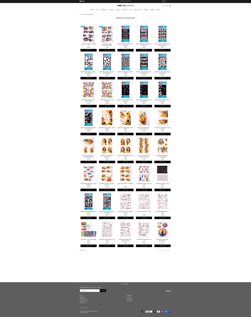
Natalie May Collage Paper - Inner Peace (107, 240)
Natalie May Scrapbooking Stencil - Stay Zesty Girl (89, 128)
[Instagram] (84, 1)
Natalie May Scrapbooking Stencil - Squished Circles (107, 72)
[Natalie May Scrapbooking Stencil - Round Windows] (162, 34)
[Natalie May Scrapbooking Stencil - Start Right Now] (144, 62)
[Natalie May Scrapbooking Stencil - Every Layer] (125, 34)
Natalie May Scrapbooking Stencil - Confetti (126, 72)
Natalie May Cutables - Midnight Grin (88, 44)
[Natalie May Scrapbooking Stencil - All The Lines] (144, 34)
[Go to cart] (170, 5)
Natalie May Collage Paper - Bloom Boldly (126, 128)
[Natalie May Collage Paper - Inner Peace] (107, 229)
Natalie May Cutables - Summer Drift (144, 184)
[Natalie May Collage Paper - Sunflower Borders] (144, 146)
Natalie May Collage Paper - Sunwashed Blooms (88, 156)
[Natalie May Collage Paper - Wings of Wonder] (88, 174)
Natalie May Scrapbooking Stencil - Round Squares (89, 72)
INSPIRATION (130, 299)
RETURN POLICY (84, 299)
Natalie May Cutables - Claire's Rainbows (107, 100)
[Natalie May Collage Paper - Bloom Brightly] (107, 118)
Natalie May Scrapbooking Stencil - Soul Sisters (163, 100)
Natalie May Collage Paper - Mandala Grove (162, 240)
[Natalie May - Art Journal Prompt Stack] (88, 229)
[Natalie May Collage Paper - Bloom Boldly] (125, 118)
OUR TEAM (129, 301)
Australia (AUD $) (164, 1)
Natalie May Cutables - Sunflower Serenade (107, 184)
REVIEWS (129, 297)
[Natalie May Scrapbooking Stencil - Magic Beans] (162, 62)
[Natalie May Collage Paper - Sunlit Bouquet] (162, 118)
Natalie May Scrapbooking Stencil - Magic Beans (163, 72)
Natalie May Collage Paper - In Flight (162, 212)
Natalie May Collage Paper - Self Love (144, 240)
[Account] (167, 5)
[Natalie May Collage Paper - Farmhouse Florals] (144, 118)
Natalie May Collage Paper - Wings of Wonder (88, 184)
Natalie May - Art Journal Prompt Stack (88, 240)
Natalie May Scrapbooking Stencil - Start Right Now (144, 72)
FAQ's (81, 295)
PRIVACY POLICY (84, 301)
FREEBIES (129, 295)
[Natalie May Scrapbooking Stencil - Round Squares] (88, 62)
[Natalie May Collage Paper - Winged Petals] (162, 146)
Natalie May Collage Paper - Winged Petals (162, 156)
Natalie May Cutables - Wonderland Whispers (107, 44)
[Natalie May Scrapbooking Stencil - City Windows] (107, 201)
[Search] (164, 5)
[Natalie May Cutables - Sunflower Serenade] (107, 174)
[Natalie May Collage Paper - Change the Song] (125, 229)
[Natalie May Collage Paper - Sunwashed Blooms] (88, 146)
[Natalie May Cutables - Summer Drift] (144, 174)
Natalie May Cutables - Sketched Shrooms (125, 212)
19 (168, 250)
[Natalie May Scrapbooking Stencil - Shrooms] (88, 201)
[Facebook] (80, 1)
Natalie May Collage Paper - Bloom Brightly (107, 128)
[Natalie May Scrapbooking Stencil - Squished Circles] (107, 62)
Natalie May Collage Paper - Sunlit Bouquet (162, 128)
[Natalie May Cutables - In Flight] (144, 201)
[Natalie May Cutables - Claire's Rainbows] (107, 90)
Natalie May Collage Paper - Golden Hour (107, 156)
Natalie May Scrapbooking (92, 311)
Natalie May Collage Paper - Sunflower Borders (144, 156)
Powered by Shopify (84, 312)
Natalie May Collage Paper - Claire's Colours (88, 100)
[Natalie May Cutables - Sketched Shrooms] (125, 201)
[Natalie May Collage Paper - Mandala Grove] (162, 229)
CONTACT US (83, 302)
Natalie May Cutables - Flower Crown (162, 184)
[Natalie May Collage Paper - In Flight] (162, 201)
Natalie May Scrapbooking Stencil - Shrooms (89, 212)
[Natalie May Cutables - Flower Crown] (162, 174)
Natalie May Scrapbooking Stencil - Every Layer (126, 44)
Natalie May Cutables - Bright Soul (125, 183)
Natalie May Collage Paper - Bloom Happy (126, 156)
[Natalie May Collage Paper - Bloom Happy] (125, 146)
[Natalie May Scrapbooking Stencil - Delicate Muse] (144, 90)
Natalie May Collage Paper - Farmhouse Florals (144, 128)
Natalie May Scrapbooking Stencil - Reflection (126, 100)
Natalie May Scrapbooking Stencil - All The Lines (144, 44)
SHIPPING (82, 297)
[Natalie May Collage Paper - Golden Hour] (107, 146)
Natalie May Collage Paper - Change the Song (125, 240)
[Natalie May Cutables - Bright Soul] (125, 174)
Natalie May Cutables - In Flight (144, 211)
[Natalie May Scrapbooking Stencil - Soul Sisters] (162, 90)
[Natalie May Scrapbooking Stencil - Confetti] (125, 62)
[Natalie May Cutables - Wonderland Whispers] (107, 34)
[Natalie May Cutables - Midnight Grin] (88, 34)
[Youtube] (82, 1)
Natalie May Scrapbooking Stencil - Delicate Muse (144, 100)
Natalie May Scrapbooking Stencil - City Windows (107, 212)
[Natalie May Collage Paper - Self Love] (144, 229)
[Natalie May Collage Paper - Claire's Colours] (88, 90)
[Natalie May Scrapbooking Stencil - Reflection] (125, 90)
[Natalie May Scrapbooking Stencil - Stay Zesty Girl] (88, 118)
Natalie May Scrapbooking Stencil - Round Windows (163, 44)
